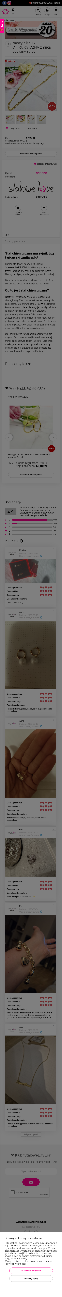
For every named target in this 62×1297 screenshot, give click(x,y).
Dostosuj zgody (31, 1278)
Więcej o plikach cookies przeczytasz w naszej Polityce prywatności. (28, 1262)
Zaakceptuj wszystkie (31, 1271)
